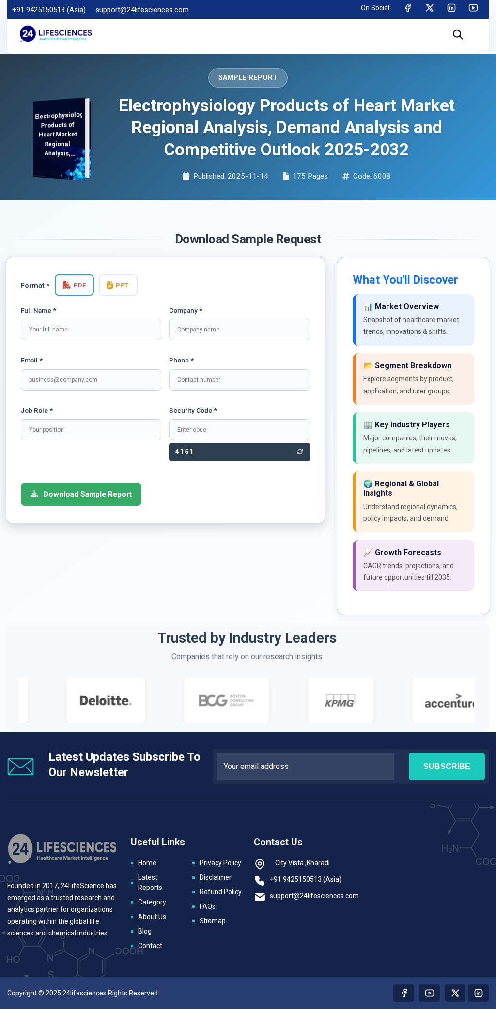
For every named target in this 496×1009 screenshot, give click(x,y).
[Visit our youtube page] (429, 993)
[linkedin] (451, 9)
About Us (152, 916)
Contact (150, 945)
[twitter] (429, 9)
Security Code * (193, 410)
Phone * (181, 360)
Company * (185, 310)
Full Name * (38, 310)
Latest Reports (150, 882)
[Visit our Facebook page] (403, 993)
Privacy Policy (220, 863)
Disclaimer (216, 877)
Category (152, 902)
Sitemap (213, 921)
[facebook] (408, 9)
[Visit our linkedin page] (478, 993)
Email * (32, 360)
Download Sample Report (87, 494)
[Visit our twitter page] (455, 993)
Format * (35, 286)
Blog (145, 931)
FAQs (208, 906)
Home (147, 863)
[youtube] (473, 9)
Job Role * (37, 410)
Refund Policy (221, 892)
